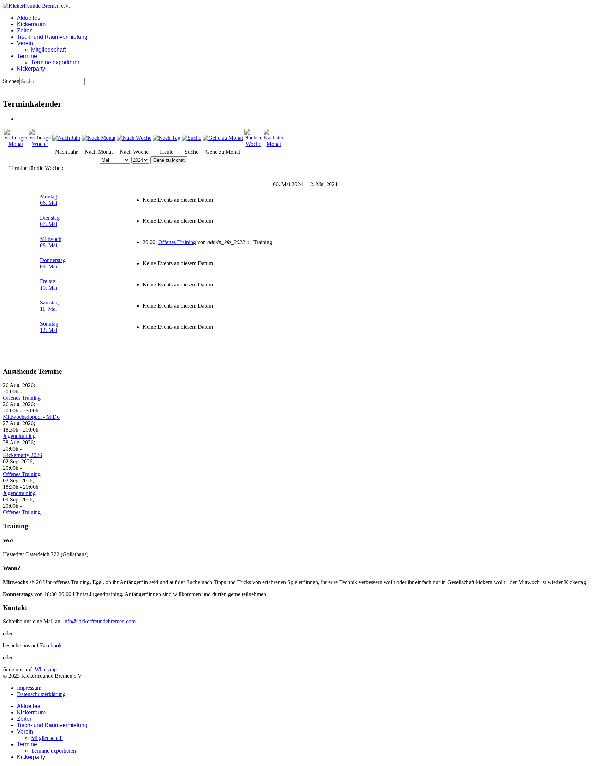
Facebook (51, 645)
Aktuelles (28, 18)
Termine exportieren (56, 62)
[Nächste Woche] (253, 144)
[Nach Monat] (98, 138)
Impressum (29, 688)
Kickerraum (31, 24)
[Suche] (191, 138)
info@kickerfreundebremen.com (99, 621)
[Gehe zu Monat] (223, 138)
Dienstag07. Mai (50, 221)
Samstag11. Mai (49, 305)
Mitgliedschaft (48, 50)
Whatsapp (46, 669)
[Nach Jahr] (66, 138)
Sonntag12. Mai (49, 327)
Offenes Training (177, 242)
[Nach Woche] (134, 138)
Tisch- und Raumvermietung (52, 37)
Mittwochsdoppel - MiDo (31, 417)
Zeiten (25, 31)
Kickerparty (31, 69)
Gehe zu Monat (169, 160)
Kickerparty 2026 (22, 455)
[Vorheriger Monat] (16, 144)
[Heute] (166, 138)
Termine (27, 56)
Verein (25, 43)
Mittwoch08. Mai (50, 242)
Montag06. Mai (48, 200)
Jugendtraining (19, 436)
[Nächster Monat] (273, 144)
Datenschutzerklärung (41, 694)
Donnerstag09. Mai (53, 263)
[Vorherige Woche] (40, 144)
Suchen (11, 81)
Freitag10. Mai (48, 284)
